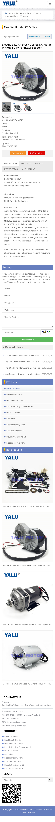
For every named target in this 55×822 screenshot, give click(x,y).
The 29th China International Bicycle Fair (22, 368)
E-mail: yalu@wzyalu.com (15, 726)
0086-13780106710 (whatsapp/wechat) (22, 715)
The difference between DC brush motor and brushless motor (23, 355)
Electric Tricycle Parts (15, 443)
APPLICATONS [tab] (28, 169)
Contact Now (17, 153)
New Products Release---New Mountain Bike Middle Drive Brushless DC (23, 374)
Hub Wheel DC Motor (15, 400)
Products (20, 13)
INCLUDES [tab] (26, 163)
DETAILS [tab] (39, 163)
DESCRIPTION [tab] (10, 163)
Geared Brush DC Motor (17, 16)
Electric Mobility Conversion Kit (19, 406)
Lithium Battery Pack (15, 431)
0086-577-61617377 (13, 711)
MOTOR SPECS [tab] (11, 169)
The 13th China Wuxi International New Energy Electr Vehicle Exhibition (23, 362)
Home (10, 13)
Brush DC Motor (34, 13)
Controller (10, 418)
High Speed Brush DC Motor (14, 36)
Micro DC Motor (13, 412)
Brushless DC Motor (14, 394)
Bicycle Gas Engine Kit (16, 437)
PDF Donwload (36, 153)
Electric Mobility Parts (15, 425)
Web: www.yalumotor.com (15, 722)
